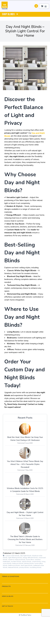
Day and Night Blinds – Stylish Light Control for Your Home (25, 514)
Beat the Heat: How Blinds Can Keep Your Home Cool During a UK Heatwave (25, 438)
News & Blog (7, 596)
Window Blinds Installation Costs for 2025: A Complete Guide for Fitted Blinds (25, 490)
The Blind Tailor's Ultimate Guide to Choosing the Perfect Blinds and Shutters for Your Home (25, 539)
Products (6, 586)
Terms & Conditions (10, 576)
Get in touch (7, 606)
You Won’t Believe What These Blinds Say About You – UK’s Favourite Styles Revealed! (25, 464)
